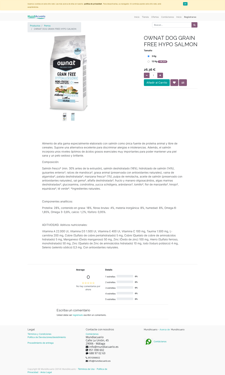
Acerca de (165, 329)
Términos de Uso (86, 369)
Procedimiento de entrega (41, 342)
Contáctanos (159, 341)
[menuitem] (137, 17)
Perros (47, 25)
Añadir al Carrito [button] (156, 82)
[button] (34, 65)
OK (185, 4)
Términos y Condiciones (39, 334)
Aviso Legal (46, 372)
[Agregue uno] (160, 75)
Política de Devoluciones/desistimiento (47, 337)
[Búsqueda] (194, 25)
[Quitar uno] (147, 75)
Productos (35, 25)
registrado (78, 315)
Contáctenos (92, 334)
